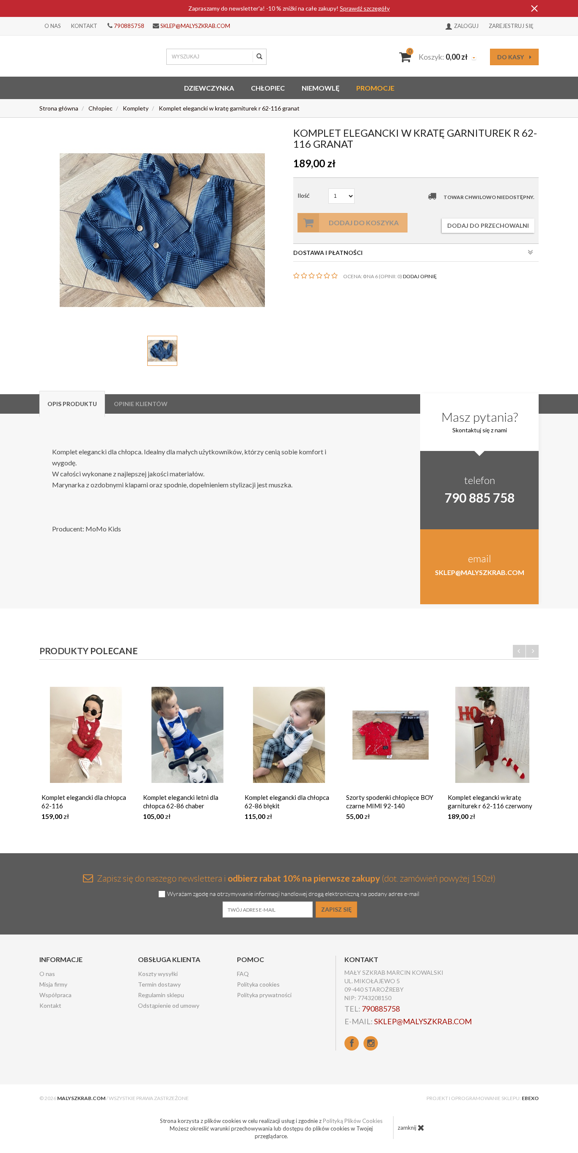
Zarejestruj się (511, 25)
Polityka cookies (258, 984)
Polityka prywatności (264, 994)
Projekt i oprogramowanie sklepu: (483, 1098)
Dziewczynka (209, 88)
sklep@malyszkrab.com (195, 25)
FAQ (243, 973)
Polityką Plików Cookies (353, 1120)
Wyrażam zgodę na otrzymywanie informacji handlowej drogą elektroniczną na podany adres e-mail (293, 894)
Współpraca (55, 994)
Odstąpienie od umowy (168, 1005)
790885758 (129, 25)
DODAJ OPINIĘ (420, 276)
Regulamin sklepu (161, 994)
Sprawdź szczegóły (365, 8)
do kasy (511, 57)
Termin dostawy (159, 984)
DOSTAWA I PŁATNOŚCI (328, 252)
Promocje (375, 88)
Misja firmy (53, 984)
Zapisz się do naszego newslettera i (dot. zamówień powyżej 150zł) (295, 878)
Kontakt (84, 25)
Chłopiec (268, 88)
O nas (52, 25)
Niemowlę (320, 88)
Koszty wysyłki (158, 973)
